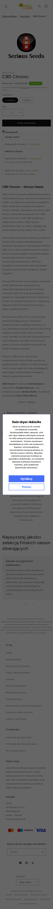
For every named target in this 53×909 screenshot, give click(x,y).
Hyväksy (26, 478)
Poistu (26, 487)
